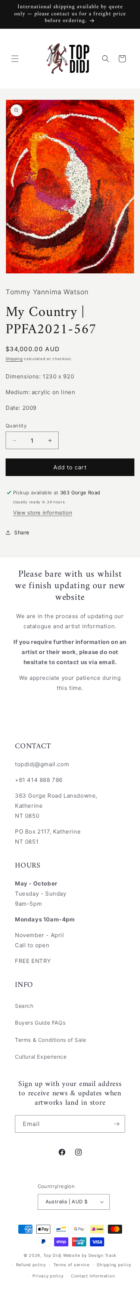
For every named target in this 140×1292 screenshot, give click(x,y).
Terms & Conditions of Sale (50, 1040)
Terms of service (71, 1264)
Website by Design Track (89, 1255)
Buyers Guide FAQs (40, 1022)
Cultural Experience (40, 1056)
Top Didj (52, 1255)
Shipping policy (114, 1264)
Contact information (93, 1276)
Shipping (14, 358)
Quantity (16, 426)
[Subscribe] (116, 1124)
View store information (42, 512)
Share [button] (21, 532)
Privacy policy (47, 1276)
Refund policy (31, 1264)
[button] (15, 58)
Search (24, 1006)
